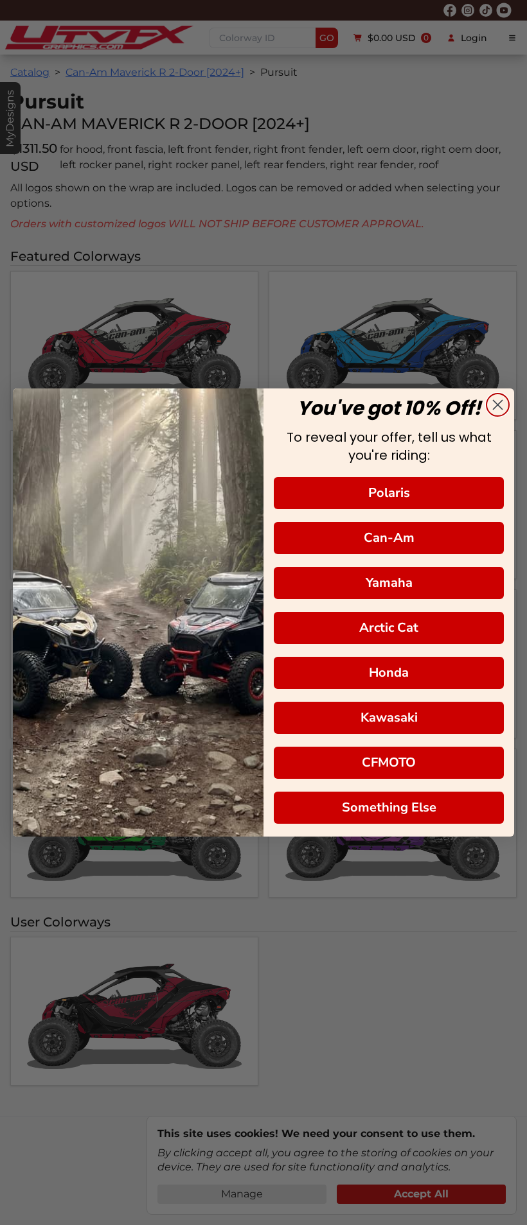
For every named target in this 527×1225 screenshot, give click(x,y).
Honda (389, 672)
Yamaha (389, 582)
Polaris (389, 492)
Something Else (389, 807)
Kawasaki (389, 717)
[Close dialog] (498, 405)
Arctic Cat (388, 627)
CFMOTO (389, 762)
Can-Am (389, 537)
